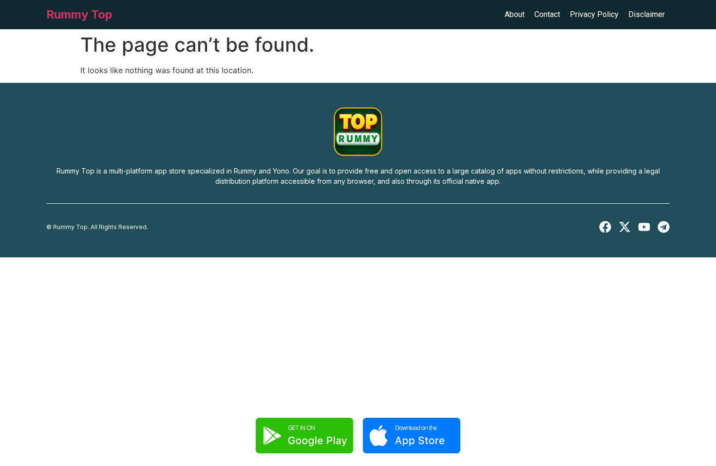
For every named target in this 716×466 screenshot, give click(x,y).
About (515, 14)
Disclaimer (646, 14)
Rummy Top (79, 14)
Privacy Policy (594, 14)
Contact (547, 14)
